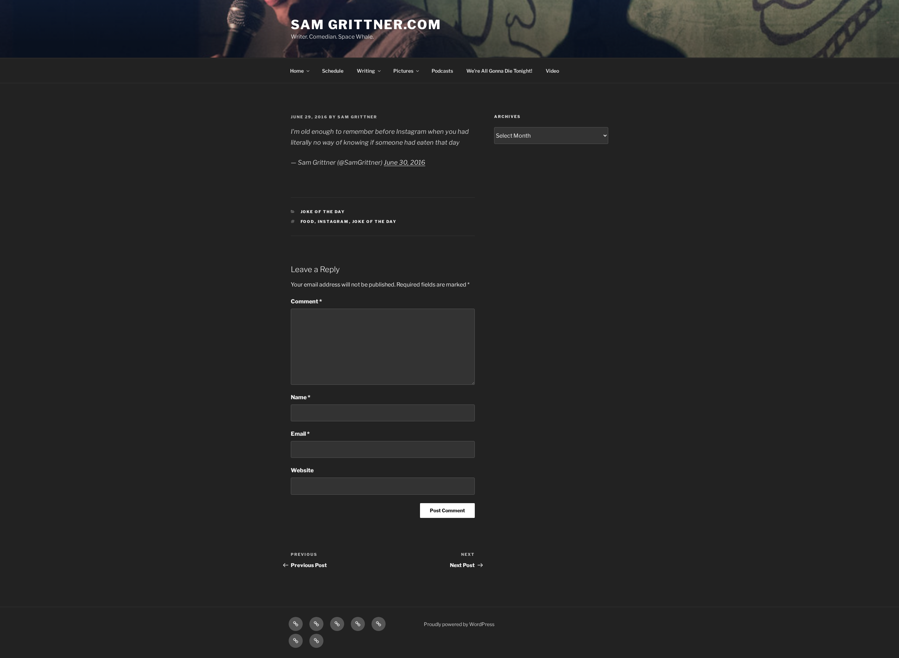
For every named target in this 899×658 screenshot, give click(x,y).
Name (300, 397)
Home (297, 71)
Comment (306, 301)
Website (302, 470)
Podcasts (442, 71)
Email (300, 433)
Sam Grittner (357, 116)
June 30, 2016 (404, 162)
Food (308, 221)
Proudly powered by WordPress (459, 624)
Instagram (333, 221)
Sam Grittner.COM (366, 24)
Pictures (403, 71)
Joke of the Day (323, 211)
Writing (366, 71)
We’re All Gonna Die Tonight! (499, 71)
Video (552, 71)
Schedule (332, 71)
